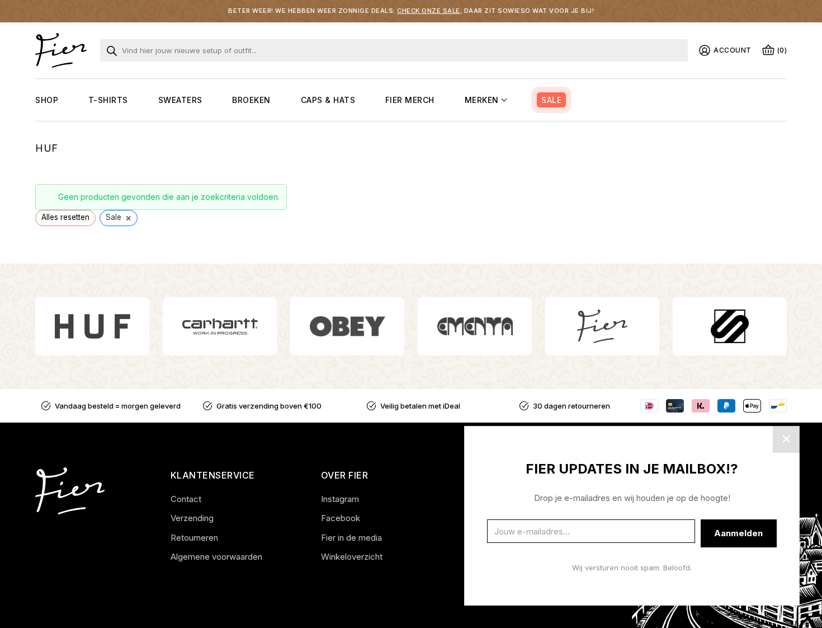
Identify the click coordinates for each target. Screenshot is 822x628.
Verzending (192, 518)
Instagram (340, 499)
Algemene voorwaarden (216, 556)
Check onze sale (428, 11)
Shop (46, 100)
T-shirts (108, 100)
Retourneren (194, 537)
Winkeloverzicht (351, 556)
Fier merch (409, 100)
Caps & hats (328, 100)
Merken (482, 100)
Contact (186, 499)
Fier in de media (351, 537)
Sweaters (180, 100)
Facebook (340, 518)
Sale (551, 100)
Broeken (251, 100)
